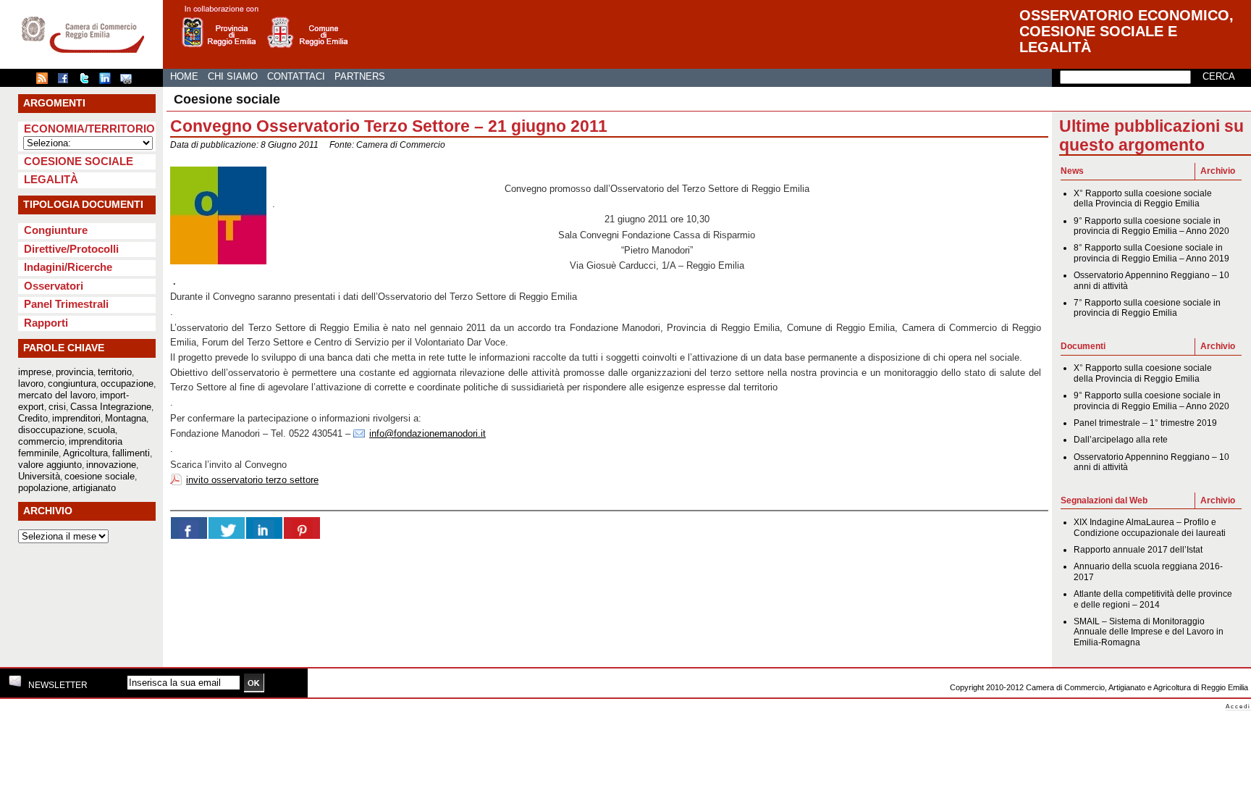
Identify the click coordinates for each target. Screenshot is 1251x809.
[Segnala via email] (129, 81)
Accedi (1238, 706)
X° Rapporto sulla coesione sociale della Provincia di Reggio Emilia (1143, 198)
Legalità (51, 179)
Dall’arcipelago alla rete (1121, 440)
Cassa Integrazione (110, 406)
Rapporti (46, 323)
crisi (57, 406)
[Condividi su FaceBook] (66, 81)
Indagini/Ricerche (68, 267)
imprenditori (76, 418)
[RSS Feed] (45, 81)
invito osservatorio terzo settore (252, 479)
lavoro (30, 383)
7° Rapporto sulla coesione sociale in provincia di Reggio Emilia (1147, 308)
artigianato (94, 487)
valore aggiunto (50, 464)
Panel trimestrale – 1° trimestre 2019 (1145, 423)
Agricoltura (85, 453)
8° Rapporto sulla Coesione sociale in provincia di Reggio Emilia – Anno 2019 (1151, 253)
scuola (101, 429)
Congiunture (56, 230)
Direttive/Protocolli (71, 249)
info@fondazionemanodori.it (427, 433)
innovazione (111, 464)
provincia (74, 371)
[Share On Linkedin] (264, 528)
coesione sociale (99, 476)
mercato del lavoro (57, 395)
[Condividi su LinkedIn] (108, 81)
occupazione (127, 383)
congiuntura (72, 383)
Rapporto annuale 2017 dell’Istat (1138, 550)
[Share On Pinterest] (302, 528)
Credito (33, 418)
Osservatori (53, 286)
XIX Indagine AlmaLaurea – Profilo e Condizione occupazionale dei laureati (1150, 527)
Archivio (1217, 171)
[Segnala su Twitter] (87, 81)
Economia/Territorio (89, 128)
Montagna (125, 418)
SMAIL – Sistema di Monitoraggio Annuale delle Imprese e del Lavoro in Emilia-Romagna (1148, 631)
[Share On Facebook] (189, 528)
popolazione (43, 487)
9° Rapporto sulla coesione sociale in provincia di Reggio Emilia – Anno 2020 (1151, 226)
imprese (34, 371)
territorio (115, 371)
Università (39, 476)
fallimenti (131, 453)
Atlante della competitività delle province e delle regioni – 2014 (1153, 599)
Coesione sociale (78, 161)
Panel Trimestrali (66, 304)
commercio (41, 441)
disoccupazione (50, 429)
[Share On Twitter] (226, 528)
